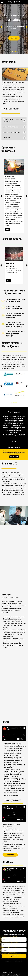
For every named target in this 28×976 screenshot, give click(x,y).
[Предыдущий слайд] (1, 27)
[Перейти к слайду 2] (12, 51)
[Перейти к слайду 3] (14, 407)
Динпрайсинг (10, 263)
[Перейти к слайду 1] (11, 407)
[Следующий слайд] (27, 27)
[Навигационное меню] (2, 2)
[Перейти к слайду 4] (15, 51)
